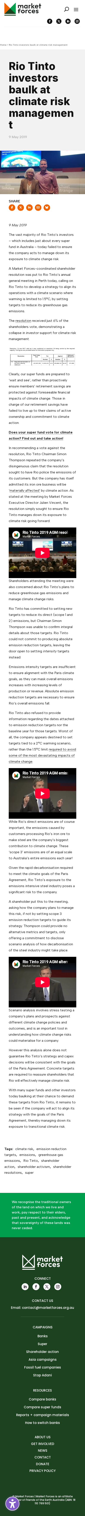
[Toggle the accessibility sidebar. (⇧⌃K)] (12, 1504)
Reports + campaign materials (42, 1415)
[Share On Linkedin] (29, 208)
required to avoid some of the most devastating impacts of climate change (42, 755)
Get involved (42, 1444)
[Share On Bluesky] (47, 208)
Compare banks (42, 1399)
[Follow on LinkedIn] (68, 21)
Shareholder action (42, 1351)
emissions (27, 1155)
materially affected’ (25, 490)
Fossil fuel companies (42, 1367)
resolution (23, 321)
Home (3, 44)
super (29, 1172)
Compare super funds (42, 1407)
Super (42, 1344)
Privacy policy (42, 1470)
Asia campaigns (43, 1359)
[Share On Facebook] (12, 208)
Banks (42, 1336)
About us (43, 1437)
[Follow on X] (58, 21)
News (42, 1450)
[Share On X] (20, 208)
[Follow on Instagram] (77, 21)
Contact (42, 1457)
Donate (42, 1464)
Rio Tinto (30, 1161)
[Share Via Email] (38, 208)
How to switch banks (42, 1422)
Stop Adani (42, 1375)
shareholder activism (34, 1167)
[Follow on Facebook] (49, 21)
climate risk (24, 1149)
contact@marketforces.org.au (48, 1307)
